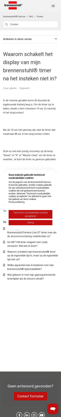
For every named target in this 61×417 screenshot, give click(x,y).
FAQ (31, 16)
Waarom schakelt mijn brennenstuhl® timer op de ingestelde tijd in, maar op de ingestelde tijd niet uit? (32, 255)
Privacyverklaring (17, 202)
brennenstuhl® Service (14, 16)
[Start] (12, 8)
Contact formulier (30, 396)
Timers (39, 16)
